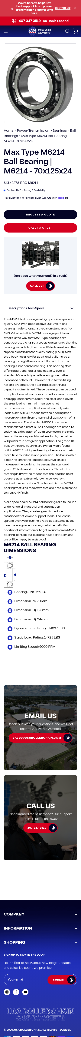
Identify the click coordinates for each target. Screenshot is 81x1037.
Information (18, 928)
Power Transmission (33, 130)
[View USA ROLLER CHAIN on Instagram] (7, 992)
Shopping (14, 942)
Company (14, 914)
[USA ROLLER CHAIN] (40, 31)
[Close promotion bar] (75, 8)
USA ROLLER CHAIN (27, 1030)
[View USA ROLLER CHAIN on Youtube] (25, 992)
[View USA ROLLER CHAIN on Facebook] (16, 992)
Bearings (60, 130)
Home (9, 130)
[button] (67, 31)
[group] (40, 8)
